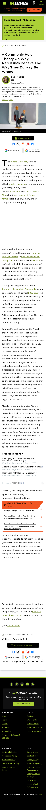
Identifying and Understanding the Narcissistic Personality (18, 459)
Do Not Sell (32, 780)
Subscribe (6, 731)
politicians (15, 191)
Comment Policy (9, 759)
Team (4, 720)
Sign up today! (23, 704)
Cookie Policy (32, 756)
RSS (40, 794)
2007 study (33, 293)
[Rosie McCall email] (12, 80)
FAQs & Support (34, 731)
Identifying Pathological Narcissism (18, 473)
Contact (30, 716)
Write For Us (32, 720)
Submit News (33, 723)
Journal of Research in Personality (19, 289)
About (5, 723)
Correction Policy (9, 756)
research (35, 260)
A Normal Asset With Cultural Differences (21, 467)
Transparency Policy (10, 763)
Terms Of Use (32, 752)
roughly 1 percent (17, 184)
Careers (5, 727)
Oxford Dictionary (19, 161)
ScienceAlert (13, 625)
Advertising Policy (34, 763)
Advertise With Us (34, 727)
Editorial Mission (9, 752)
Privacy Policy (32, 759)
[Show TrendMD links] (43, 483)
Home (4, 716)
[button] (41, 2)
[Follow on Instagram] (22, 684)
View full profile (7, 100)
